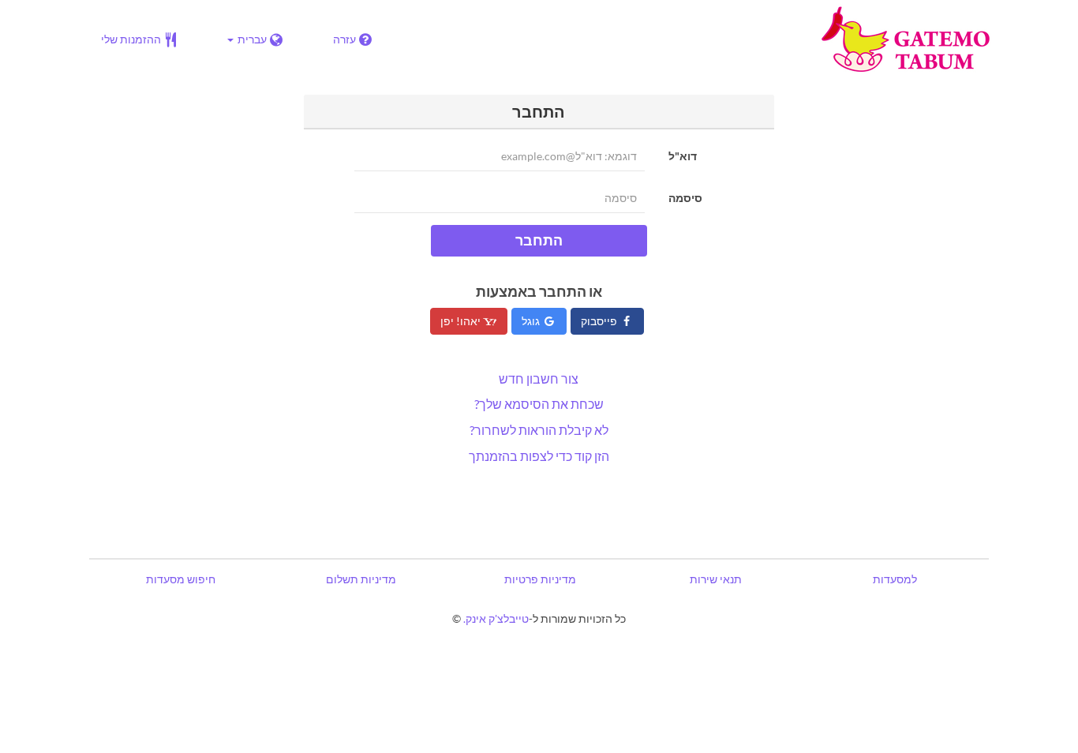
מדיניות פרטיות (540, 579)
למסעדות (895, 579)
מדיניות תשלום (361, 579)
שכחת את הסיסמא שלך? (539, 403)
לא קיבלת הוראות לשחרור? (539, 429)
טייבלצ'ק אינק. (496, 618)
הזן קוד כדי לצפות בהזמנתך (539, 455)
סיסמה (685, 197)
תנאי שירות (716, 579)
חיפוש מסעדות (180, 579)
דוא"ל (682, 156)
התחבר (539, 240)
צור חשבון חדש (538, 378)
